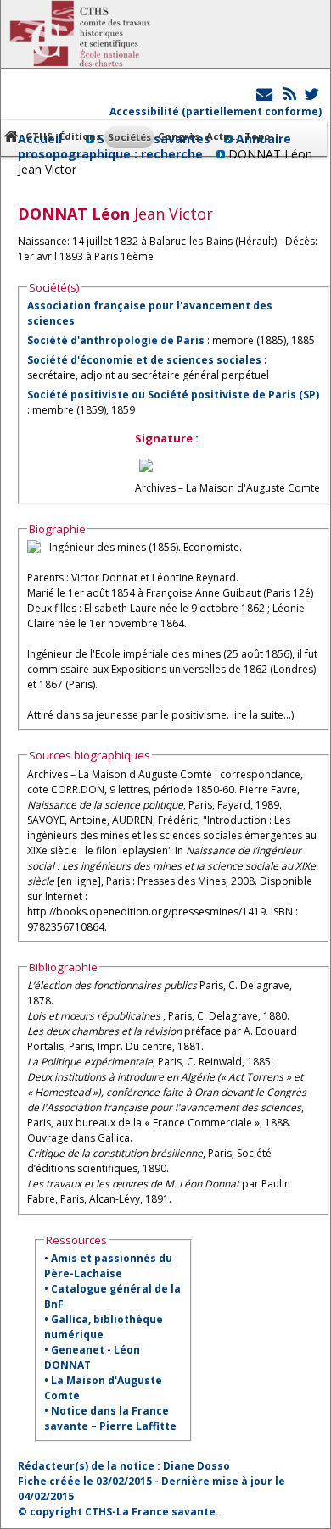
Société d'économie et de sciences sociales (144, 360)
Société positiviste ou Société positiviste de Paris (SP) (173, 394)
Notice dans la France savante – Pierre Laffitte (110, 1418)
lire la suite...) (263, 715)
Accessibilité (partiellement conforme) (215, 111)
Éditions (80, 136)
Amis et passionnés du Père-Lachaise (108, 1266)
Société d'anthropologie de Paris (116, 340)
